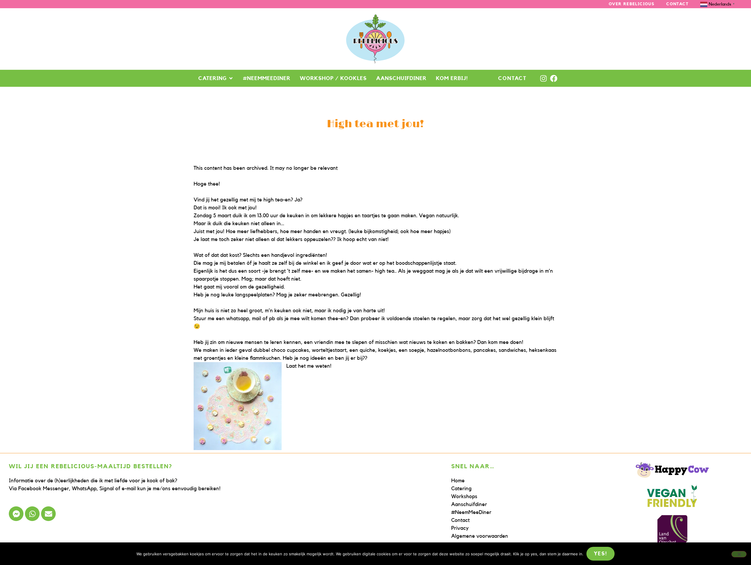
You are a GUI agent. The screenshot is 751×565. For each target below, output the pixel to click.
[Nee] (739, 554)
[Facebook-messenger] (16, 513)
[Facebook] (553, 78)
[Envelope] (48, 513)
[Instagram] (543, 78)
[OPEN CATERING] (231, 78)
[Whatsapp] (32, 513)
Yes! (600, 553)
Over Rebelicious (631, 4)
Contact (677, 4)
